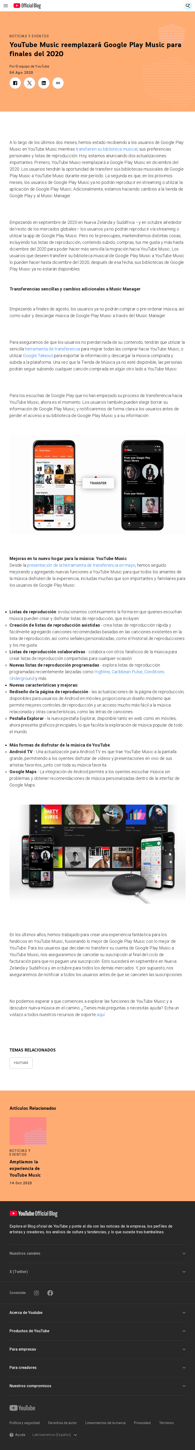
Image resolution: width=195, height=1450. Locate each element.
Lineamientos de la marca (105, 1423)
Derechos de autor (62, 1423)
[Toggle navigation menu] (6, 6)
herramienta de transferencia (52, 348)
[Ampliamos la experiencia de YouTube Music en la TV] (28, 1131)
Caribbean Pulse (127, 671)
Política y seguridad (25, 1423)
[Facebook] (50, 1293)
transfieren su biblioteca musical (106, 149)
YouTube (21, 1063)
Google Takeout (38, 355)
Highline (102, 671)
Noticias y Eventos (29, 36)
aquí (101, 1014)
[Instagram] (36, 1293)
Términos (166, 1423)
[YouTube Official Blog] (27, 5)
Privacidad (142, 1423)
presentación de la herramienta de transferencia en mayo (81, 565)
